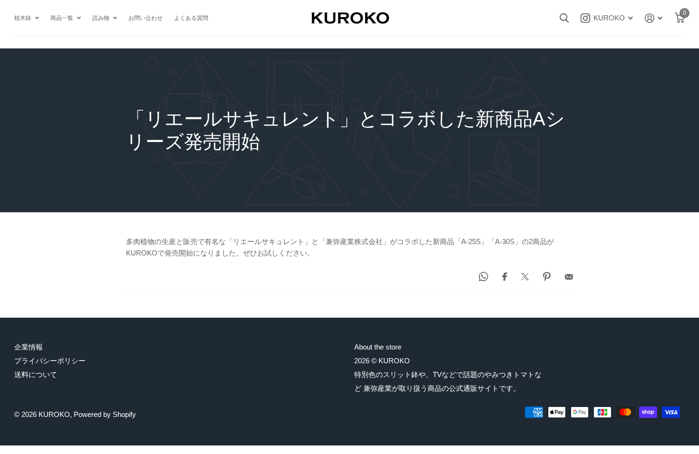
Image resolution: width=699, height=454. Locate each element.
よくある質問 (191, 18)
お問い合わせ (145, 18)
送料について (35, 374)
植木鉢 (22, 18)
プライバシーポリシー (50, 361)
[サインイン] (654, 18)
